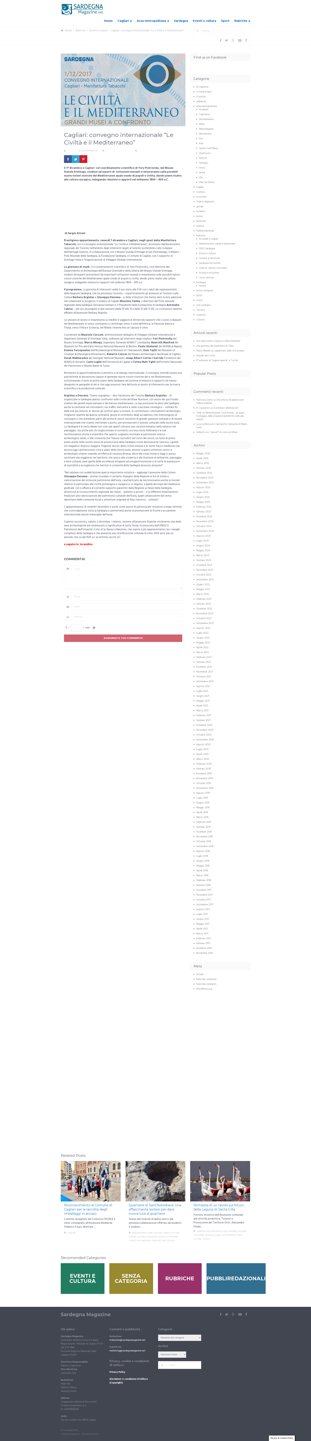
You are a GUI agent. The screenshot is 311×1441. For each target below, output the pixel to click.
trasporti (201, 315)
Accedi (199, 974)
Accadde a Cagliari (208, 239)
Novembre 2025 (204, 478)
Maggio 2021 (203, 701)
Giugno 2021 (202, 696)
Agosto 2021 (203, 686)
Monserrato (205, 134)
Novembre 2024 (204, 521)
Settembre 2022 (205, 623)
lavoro (199, 216)
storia (199, 300)
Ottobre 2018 (203, 842)
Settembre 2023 (205, 580)
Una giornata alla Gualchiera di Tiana (215, 346)
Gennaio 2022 (203, 662)
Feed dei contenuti (206, 979)
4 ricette (201, 97)
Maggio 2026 (203, 454)
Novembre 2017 (204, 895)
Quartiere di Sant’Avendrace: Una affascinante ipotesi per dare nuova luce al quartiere (155, 1209)
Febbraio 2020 (204, 764)
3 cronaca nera (203, 92)
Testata (200, 310)
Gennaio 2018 (203, 885)
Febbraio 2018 (203, 880)
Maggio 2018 (203, 866)
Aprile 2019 (202, 812)
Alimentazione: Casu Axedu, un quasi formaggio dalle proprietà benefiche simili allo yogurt (220, 416)
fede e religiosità (205, 202)
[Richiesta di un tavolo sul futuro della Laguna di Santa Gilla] (220, 1181)
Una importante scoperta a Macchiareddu (218, 341)
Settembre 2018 (204, 846)
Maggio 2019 (203, 808)
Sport (225, 21)
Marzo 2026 (202, 463)
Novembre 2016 (204, 953)
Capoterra (204, 114)
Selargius (203, 163)
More (115, 1233)
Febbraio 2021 (203, 715)
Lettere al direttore (209, 258)
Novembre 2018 (204, 837)
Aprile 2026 (202, 458)
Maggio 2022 (203, 643)
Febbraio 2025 (204, 507)
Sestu (202, 168)
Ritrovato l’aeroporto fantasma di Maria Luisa (221, 425)
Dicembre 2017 (204, 890)
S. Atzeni (71, 150)
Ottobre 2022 (203, 618)
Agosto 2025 (203, 487)
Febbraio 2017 (203, 939)
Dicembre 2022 (204, 609)
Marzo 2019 (202, 817)
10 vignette (202, 87)
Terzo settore (206, 278)
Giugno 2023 (203, 584)
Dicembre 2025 (204, 473)
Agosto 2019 (203, 793)
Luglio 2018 (202, 856)
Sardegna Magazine (86, 1314)
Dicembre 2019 (204, 774)
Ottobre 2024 (204, 526)
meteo (202, 286)
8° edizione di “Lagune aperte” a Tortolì (217, 360)
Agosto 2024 (203, 536)
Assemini (203, 110)
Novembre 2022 (204, 614)
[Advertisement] (123, 207)
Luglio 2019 (202, 798)
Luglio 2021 (202, 691)
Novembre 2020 (204, 730)
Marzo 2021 (202, 711)
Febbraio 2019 (203, 822)
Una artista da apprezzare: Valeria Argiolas (220, 401)
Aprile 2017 (202, 929)
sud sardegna (203, 305)
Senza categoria (204, 291)
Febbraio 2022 (204, 657)
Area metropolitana (151, 21)
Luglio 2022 (202, 633)
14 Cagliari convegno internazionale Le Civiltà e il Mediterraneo (101, 551)
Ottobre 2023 (203, 575)
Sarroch (203, 158)
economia (201, 197)
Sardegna (181, 21)
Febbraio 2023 (203, 599)
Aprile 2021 (202, 706)
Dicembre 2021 (204, 667)
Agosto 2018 (203, 851)
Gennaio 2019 (203, 827)
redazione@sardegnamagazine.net (127, 1340)
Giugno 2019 (202, 803)
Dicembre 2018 (204, 832)
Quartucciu (205, 153)
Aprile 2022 (202, 648)
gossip (199, 207)
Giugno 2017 (202, 919)
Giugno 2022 (203, 638)
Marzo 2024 (202, 555)
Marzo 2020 (202, 759)
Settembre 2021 (204, 681)
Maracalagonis (206, 129)
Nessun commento (147, 150)
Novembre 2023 (204, 570)
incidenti (200, 211)
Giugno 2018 (202, 861)
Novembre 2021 (204, 672)
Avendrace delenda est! (226, 408)
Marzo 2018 (202, 875)
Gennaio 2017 (203, 943)
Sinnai (202, 173)
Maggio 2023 (203, 589)
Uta (201, 177)
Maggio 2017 (203, 924)
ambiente (201, 101)
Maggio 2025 (203, 502)
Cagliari (123, 21)
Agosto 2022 (203, 628)
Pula (201, 143)
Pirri (201, 139)
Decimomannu (206, 119)
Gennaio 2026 (203, 468)
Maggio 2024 (203, 551)
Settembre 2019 (204, 788)
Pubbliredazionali (205, 231)
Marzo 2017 (202, 934)
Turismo (200, 320)
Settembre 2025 (205, 483)
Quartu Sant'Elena (208, 148)
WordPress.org (204, 989)
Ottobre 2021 (203, 677)
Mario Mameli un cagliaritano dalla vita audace (220, 351)
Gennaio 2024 (203, 560)
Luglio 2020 (202, 749)
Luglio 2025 (202, 492)
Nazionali (201, 221)
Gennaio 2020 (203, 769)
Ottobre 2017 (203, 900)
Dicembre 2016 (204, 948)
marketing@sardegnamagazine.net (127, 1351)
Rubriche (240, 21)
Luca (198, 424)
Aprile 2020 (202, 754)
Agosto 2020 (203, 745)
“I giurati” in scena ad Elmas (223, 432)
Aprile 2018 (202, 871)
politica (200, 226)
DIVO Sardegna (207, 249)
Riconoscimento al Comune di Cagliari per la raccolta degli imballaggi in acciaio (88, 1209)
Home (108, 21)
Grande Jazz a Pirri (205, 356)
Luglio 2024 (202, 541)
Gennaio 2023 (203, 604)
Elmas (202, 124)
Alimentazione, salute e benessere (217, 244)
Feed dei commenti (206, 984)
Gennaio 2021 (203, 720)
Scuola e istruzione (209, 273)
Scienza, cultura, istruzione (213, 268)
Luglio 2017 (202, 914)
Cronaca (200, 192)
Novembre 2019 (204, 778)
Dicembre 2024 (204, 517)
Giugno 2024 (203, 546)
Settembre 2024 (205, 531)
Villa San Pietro (207, 182)
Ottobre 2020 (204, 735)
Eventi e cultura (204, 21)
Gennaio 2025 (203, 512)
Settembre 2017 (204, 905)
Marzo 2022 (202, 652)
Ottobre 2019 (203, 783)
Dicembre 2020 (204, 725)
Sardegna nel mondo (210, 263)
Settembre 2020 (205, 740)
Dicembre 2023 (204, 565)
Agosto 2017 (203, 909)
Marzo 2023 (202, 594)
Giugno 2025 (203, 497)
